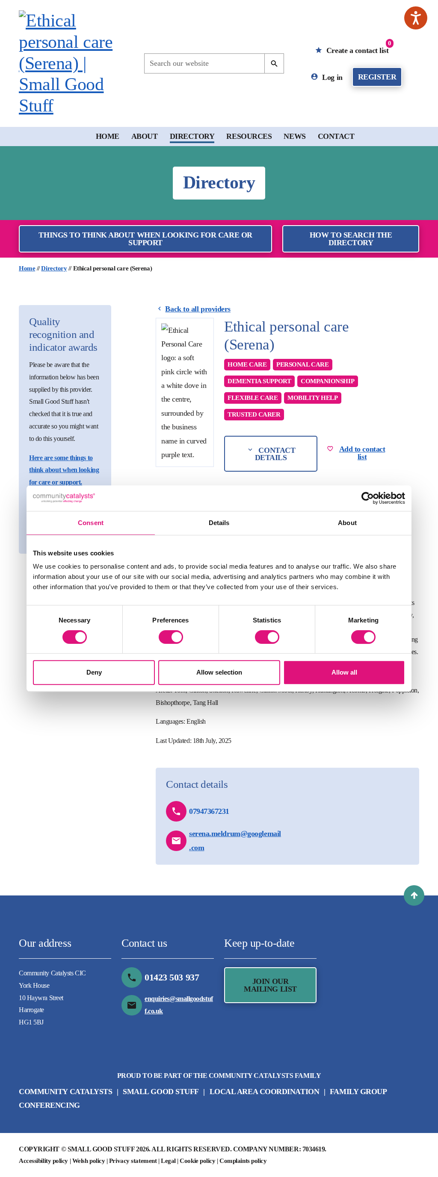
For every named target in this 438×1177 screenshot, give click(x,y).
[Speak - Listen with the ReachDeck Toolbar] (415, 17)
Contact (336, 136)
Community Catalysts (65, 1091)
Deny (94, 672)
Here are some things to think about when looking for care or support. (64, 470)
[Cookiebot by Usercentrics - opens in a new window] (367, 498)
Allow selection (219, 672)
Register (377, 77)
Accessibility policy (43, 1160)
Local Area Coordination (265, 1091)
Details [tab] (219, 522)
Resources (249, 136)
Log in (331, 77)
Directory (192, 136)
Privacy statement (133, 1160)
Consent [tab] (91, 522)
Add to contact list (362, 453)
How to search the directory (351, 239)
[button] (414, 895)
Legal (168, 1160)
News (294, 136)
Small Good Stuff (161, 1091)
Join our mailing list (270, 985)
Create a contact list (357, 47)
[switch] (171, 637)
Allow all (344, 672)
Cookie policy (197, 1160)
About (144, 136)
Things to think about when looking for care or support (145, 239)
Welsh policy (88, 1160)
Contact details (275, 454)
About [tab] (347, 522)
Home (107, 136)
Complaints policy (242, 1160)
